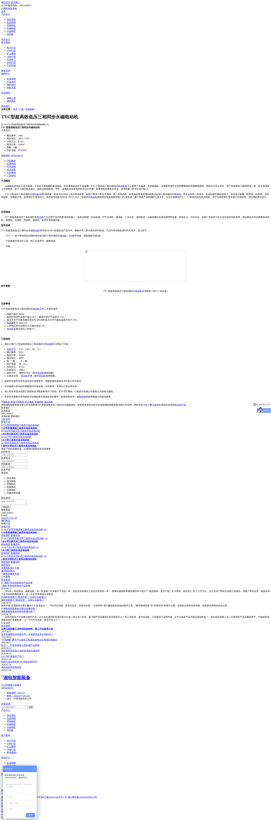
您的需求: (6, 498)
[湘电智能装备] (9, 8)
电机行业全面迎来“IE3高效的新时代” (19, 662)
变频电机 (11, 721)
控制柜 (10, 730)
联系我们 (5, 106)
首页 (3, 11)
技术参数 (11, 169)
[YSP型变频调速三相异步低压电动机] (20, 425)
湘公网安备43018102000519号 (82, 797)
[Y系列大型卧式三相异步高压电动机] (20, 443)
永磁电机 (29, 109)
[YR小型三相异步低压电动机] (16, 437)
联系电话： (7, 458)
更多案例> (12, 752)
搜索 (31, 707)
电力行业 (11, 740)
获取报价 (5, 155)
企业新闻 (11, 763)
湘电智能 (81, 396)
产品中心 (5, 14)
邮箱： (10, 696)
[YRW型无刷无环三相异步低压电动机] (20, 431)
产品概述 (11, 161)
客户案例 (5, 42)
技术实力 (5, 39)
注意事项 (11, 172)
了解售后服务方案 (10, 574)
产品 (21, 109)
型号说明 (11, 166)
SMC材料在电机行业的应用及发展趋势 (20, 651)
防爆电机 (11, 724)
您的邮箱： (6, 464)
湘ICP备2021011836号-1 (52, 797)
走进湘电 (5, 93)
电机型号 (11, 349)
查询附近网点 (8, 571)
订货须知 (11, 175)
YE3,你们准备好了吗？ (12, 656)
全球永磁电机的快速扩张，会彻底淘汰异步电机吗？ (27, 634)
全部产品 (181, 405)
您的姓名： (6, 452)
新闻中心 (5, 73)
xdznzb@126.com (22, 696)
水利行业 (11, 743)
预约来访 (5, 520)
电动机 (121, 186)
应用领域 (11, 164)
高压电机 (11, 715)
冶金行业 (11, 749)
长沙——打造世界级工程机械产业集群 (20, 645)
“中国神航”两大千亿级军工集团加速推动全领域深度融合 (29, 640)
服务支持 (5, 70)
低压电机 (11, 718)
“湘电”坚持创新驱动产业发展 (15, 586)
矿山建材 (11, 746)
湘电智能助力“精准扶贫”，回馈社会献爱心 (22, 600)
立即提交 (6, 507)
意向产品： (6, 470)
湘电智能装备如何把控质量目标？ (18, 611)
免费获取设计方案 (10, 568)
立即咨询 (5, 419)
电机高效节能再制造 (11, 667)
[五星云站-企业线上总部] (2, 794)
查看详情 (15, 535)
